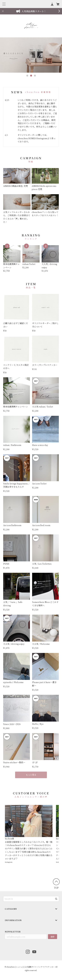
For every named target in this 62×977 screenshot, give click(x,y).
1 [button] (27, 75)
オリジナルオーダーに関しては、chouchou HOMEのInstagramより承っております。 (36, 138)
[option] (31, 54)
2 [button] (31, 75)
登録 (52, 936)
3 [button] (34, 75)
